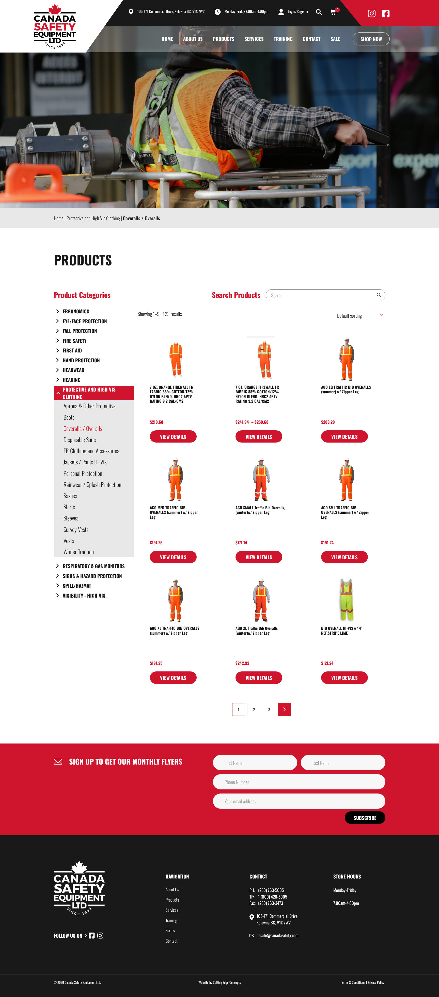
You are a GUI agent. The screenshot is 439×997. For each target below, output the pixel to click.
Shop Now (371, 38)
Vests (69, 540)
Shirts (69, 506)
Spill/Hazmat (77, 585)
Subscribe (365, 817)
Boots (69, 417)
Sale (335, 38)
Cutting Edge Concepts (227, 982)
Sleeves (71, 518)
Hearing (72, 379)
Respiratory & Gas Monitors (94, 565)
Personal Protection (83, 473)
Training (283, 38)
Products (223, 38)
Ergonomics (76, 311)
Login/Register (298, 11)
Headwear (73, 369)
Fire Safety (74, 340)
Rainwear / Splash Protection (92, 484)
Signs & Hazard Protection (92, 575)
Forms (170, 930)
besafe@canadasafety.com (278, 935)
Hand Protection (81, 360)
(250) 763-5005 (271, 890)
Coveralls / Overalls (83, 428)
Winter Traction (79, 551)
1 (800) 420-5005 (272, 896)
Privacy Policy (376, 982)
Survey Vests (76, 529)
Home (167, 38)
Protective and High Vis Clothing (89, 393)
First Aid (72, 350)
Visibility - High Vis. (85, 595)
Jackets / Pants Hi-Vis (85, 462)
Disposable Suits (80, 439)
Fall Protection (80, 330)
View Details (173, 436)
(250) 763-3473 (270, 903)
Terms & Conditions (353, 982)
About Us (193, 38)
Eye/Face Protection (85, 321)
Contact (311, 38)
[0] (333, 11)
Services (254, 38)
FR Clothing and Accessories (91, 450)
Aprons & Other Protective (90, 405)
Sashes (70, 495)
